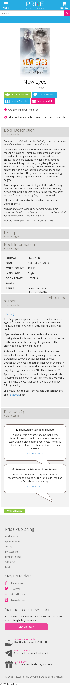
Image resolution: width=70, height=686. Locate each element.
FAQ (7, 566)
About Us (10, 561)
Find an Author (13, 556)
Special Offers (12, 541)
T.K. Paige (37, 87)
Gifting (8, 546)
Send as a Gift (44, 101)
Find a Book (11, 536)
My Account (11, 551)
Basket (64, 7)
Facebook (14, 394)
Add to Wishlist (46, 94)
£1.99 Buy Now (20, 94)
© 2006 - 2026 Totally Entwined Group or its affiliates (34, 676)
